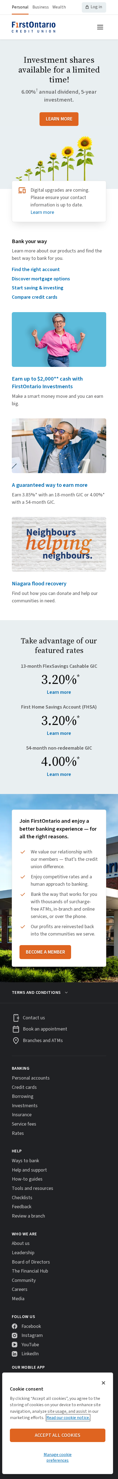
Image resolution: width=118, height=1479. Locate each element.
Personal (20, 7)
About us (21, 1243)
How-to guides (27, 1179)
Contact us (34, 1017)
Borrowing (22, 1096)
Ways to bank (25, 1161)
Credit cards (24, 1087)
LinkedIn (30, 1354)
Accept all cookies (57, 1435)
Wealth (59, 7)
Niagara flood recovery (39, 584)
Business (40, 7)
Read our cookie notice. (68, 1418)
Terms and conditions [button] (36, 992)
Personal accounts (31, 1078)
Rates (18, 1133)
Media (18, 1299)
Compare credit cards (34, 297)
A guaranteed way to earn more (50, 485)
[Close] (103, 1383)
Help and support (29, 1170)
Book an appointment (45, 1029)
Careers (19, 1289)
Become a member (45, 952)
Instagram (32, 1335)
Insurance (22, 1115)
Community (24, 1280)
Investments (25, 1106)
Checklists (22, 1198)
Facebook (31, 1326)
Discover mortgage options (41, 278)
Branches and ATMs (43, 1040)
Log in (96, 7)
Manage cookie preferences (58, 1457)
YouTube (30, 1345)
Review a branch (28, 1216)
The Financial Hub (30, 1271)
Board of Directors (31, 1262)
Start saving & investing (37, 287)
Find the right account (36, 269)
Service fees (24, 1124)
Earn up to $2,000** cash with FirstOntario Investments (47, 383)
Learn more (59, 119)
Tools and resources (32, 1188)
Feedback (21, 1207)
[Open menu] (100, 27)
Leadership (23, 1253)
